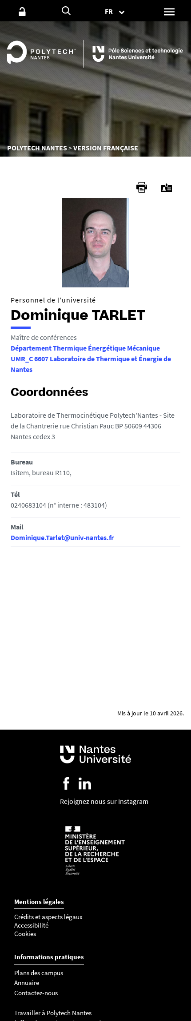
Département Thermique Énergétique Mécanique (85, 347)
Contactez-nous (36, 993)
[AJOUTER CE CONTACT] (166, 188)
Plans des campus (38, 973)
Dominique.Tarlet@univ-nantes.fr (62, 537)
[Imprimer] (141, 187)
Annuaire (26, 982)
